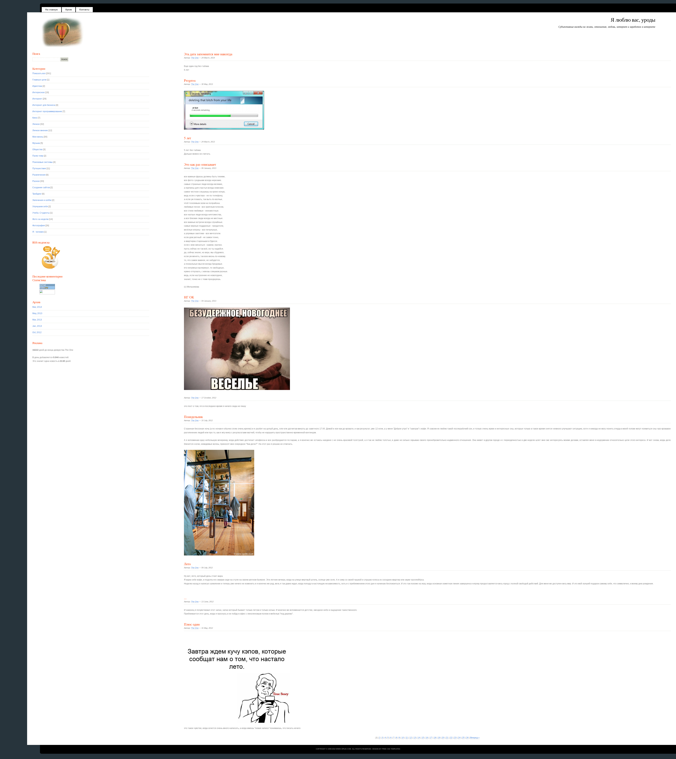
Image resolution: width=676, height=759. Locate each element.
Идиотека (37, 86)
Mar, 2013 (37, 319)
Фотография (38, 225)
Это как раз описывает (200, 164)
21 (447, 737)
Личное (36, 124)
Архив (68, 9)
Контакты (84, 9)
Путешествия (39, 168)
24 (459, 737)
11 (407, 737)
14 (419, 737)
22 (451, 737)
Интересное (38, 92)
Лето (187, 564)
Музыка (36, 143)
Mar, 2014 (37, 307)
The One (195, 58)
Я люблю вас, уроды (633, 19)
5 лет (187, 138)
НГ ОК (189, 297)
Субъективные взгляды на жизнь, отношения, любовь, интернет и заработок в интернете (606, 26)
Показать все (39, 73)
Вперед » (475, 737)
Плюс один (192, 624)
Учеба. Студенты (41, 213)
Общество (37, 149)
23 (455, 737)
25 (463, 737)
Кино (34, 118)
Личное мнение (40, 130)
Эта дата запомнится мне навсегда (208, 54)
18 (435, 737)
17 (431, 737)
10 (403, 737)
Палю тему (37, 156)
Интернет (37, 99)
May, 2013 (37, 313)
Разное (36, 181)
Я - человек (38, 232)
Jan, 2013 (37, 326)
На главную (51, 9)
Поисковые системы (42, 162)
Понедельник (193, 416)
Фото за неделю (40, 219)
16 (427, 737)
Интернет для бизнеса (43, 105)
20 (443, 737)
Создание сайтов (41, 187)
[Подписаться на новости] (93, 257)
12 (410, 737)
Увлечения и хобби (41, 200)
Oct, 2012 (37, 332)
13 (415, 737)
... (185, 598)
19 (439, 737)
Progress (190, 80)
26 (467, 737)
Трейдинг (37, 194)
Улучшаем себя (40, 206)
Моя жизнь (37, 137)
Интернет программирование (47, 111)
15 (423, 737)
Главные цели (39, 80)
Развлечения (39, 175)
